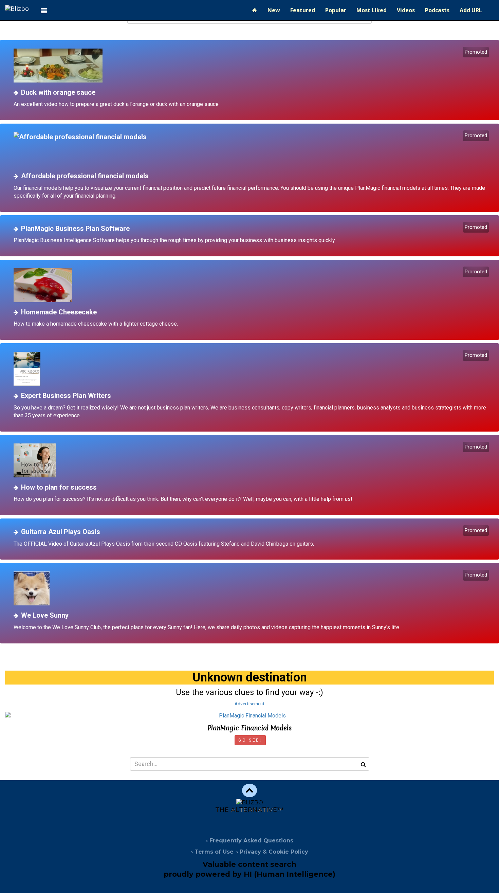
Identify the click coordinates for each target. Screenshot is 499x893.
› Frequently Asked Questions (249, 840)
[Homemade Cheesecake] (252, 285)
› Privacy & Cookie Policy (272, 852)
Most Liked (371, 10)
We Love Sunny (45, 615)
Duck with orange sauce (58, 92)
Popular (335, 10)
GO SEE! (250, 740)
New (273, 10)
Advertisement (249, 703)
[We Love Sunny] (252, 588)
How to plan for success (59, 487)
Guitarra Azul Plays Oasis (60, 532)
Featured (302, 10)
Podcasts (437, 10)
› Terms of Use (212, 852)
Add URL (471, 10)
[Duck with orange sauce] (252, 66)
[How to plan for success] (252, 460)
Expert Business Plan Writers (66, 395)
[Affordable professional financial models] (252, 149)
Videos (406, 10)
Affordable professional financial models (85, 176)
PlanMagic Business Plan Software (75, 228)
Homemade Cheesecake (59, 312)
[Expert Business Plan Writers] (252, 369)
